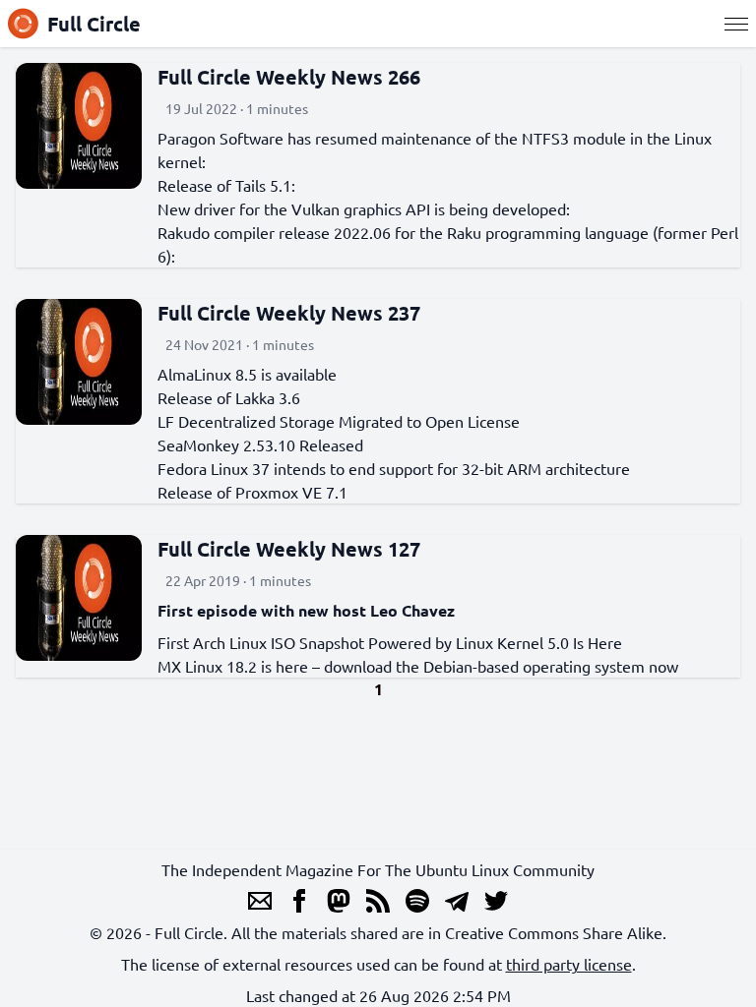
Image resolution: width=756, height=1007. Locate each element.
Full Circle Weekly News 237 (289, 313)
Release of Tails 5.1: (226, 185)
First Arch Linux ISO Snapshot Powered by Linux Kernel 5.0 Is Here (390, 642)
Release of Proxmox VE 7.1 (252, 492)
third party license (569, 964)
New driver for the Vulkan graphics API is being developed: (364, 208)
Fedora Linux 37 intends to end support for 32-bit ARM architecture (394, 468)
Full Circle (94, 23)
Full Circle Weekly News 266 (289, 76)
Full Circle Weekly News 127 (289, 549)
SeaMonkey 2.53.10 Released (260, 444)
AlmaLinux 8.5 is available (247, 374)
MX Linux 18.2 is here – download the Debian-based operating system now (418, 666)
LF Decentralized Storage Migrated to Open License (339, 421)
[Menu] (736, 23)
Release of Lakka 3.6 (229, 397)
